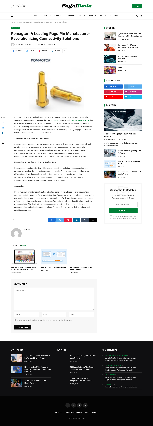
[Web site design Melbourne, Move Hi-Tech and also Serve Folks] (24, 256)
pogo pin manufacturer (79, 120)
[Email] (3, 143)
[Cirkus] (110, 70)
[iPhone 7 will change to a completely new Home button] (62, 381)
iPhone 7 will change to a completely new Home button (81, 380)
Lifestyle (114, 16)
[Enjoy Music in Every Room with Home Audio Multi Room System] (110, 36)
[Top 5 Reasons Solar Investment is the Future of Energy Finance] (16, 358)
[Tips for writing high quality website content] (123, 120)
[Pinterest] (3, 138)
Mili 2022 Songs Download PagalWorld (127, 57)
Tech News (70, 16)
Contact (137, 6)
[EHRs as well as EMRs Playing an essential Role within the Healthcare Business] (16, 369)
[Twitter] (3, 128)
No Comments (40, 44)
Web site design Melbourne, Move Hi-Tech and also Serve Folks (23, 268)
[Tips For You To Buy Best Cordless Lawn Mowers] (62, 358)
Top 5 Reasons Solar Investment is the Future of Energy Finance (37, 357)
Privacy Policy (123, 218)
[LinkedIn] (3, 133)
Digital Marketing (110, 139)
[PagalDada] (76, 6)
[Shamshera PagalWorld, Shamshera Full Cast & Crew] (110, 47)
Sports (82, 16)
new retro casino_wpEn (113, 365)
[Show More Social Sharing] (64, 51)
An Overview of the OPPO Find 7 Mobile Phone (81, 268)
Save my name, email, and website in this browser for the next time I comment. (44, 320)
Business (46, 16)
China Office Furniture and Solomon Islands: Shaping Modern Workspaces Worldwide (120, 359)
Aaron (20, 44)
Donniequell (109, 384)
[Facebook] (3, 123)
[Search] (141, 15)
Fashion (92, 16)
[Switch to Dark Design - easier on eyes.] (137, 16)
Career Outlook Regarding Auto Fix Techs (129, 152)
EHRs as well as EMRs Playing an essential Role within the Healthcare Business (37, 369)
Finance (57, 16)
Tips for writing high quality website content (120, 135)
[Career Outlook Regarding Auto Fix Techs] (110, 153)
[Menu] (12, 15)
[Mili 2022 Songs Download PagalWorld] (110, 59)
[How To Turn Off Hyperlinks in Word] (54, 256)
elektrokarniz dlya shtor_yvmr (116, 355)
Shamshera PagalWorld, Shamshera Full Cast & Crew (128, 46)
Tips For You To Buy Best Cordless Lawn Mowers (83, 357)
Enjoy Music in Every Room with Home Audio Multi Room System (130, 35)
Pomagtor (55, 120)
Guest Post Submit (74, 412)
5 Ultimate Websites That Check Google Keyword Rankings (82, 368)
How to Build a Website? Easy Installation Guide (122, 387)
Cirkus (120, 68)
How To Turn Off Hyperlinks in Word (54, 267)
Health (103, 16)
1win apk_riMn (109, 374)
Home (13, 22)
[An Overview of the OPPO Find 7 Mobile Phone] (83, 256)
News (36, 16)
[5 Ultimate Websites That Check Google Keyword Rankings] (62, 369)
